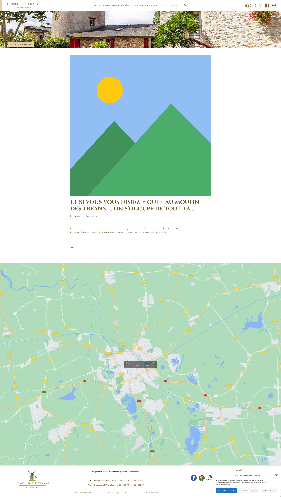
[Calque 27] (267, 5)
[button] (277, 476)
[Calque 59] (274, 5)
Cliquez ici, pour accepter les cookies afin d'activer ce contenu (140, 364)
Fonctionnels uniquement (249, 491)
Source (73, 247)
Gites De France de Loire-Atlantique (111, 232)
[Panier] (185, 5)
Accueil (239, 470)
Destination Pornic (77, 232)
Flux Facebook (78, 216)
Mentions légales (115, 493)
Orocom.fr (154, 493)
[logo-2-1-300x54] (22, 5)
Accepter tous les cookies (226, 491)
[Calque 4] (32, 475)
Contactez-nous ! (136, 472)
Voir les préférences (269, 491)
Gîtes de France (90, 232)
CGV (124, 493)
